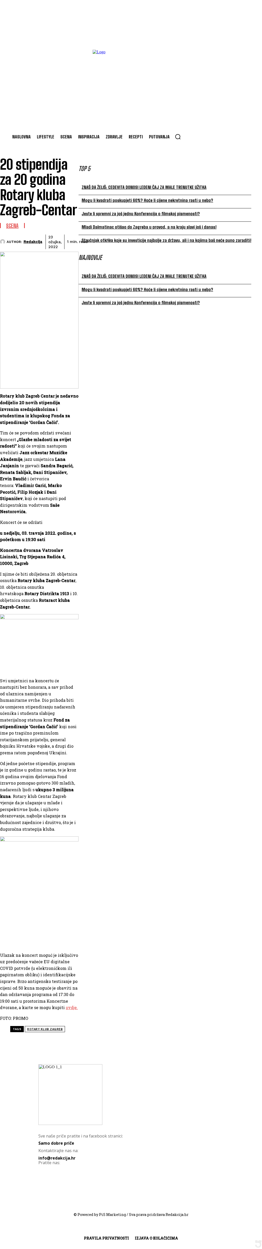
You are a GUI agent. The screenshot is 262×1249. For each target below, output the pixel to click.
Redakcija (33, 241)
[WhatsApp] (155, 241)
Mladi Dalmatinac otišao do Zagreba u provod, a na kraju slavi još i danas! (149, 227)
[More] (211, 241)
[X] (137, 241)
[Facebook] (118, 241)
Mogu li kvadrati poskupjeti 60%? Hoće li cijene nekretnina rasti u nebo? (147, 200)
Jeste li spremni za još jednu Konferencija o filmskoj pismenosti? (141, 213)
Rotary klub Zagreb (45, 1029)
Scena (12, 225)
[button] (178, 136)
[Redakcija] (3, 241)
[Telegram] (174, 241)
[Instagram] (68, 1183)
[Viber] (192, 241)
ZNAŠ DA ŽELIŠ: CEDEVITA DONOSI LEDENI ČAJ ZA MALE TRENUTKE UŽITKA (144, 187)
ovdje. (72, 1007)
